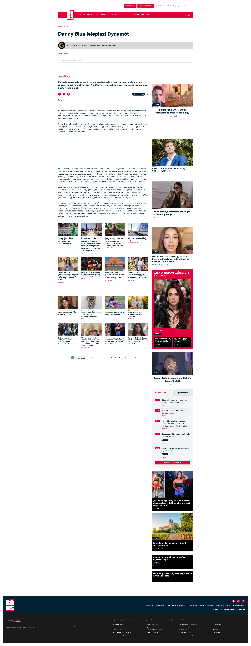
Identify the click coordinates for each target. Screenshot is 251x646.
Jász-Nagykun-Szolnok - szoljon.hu (189, 624)
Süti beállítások (238, 606)
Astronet (122, 15)
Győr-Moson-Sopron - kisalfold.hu (155, 629)
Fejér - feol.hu (149, 627)
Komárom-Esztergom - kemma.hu (188, 627)
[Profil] (189, 15)
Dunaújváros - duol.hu (152, 624)
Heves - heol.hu (150, 635)
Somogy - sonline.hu (185, 632)
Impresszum (160, 606)
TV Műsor (145, 15)
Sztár (89, 15)
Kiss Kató (173, 384)
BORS (60, 26)
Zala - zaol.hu (216, 632)
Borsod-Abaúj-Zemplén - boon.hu (122, 632)
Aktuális (81, 15)
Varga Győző (172, 116)
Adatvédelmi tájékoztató (176, 606)
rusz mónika (166, 429)
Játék (120, 6)
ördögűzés (165, 457)
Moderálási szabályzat (214, 606)
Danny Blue (63, 53)
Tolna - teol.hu (217, 624)
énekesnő (157, 333)
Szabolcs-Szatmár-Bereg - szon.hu (188, 635)
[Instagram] (238, 601)
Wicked (176, 344)
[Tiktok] (233, 601)
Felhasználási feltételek (196, 606)
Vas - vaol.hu (216, 627)
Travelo (113, 15)
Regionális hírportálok (120, 620)
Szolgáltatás (172, 620)
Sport (96, 15)
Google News (124, 358)
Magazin (153, 620)
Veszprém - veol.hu (218, 629)
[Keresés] (185, 15)
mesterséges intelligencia (160, 264)
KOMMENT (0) (140, 94)
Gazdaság (143, 620)
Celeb (66, 26)
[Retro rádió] (141, 6)
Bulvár (162, 620)
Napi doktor (133, 15)
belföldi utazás (167, 443)
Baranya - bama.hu (118, 627)
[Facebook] (64, 94)
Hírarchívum (149, 606)
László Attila (156, 174)
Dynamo (61, 76)
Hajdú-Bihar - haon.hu (152, 632)
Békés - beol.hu (117, 629)
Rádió (182, 620)
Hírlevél (227, 606)
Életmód (104, 15)
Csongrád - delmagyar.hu (119, 635)
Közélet (133, 620)
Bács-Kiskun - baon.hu (119, 624)
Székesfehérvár (164, 6)
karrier (157, 344)
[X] (59, 94)
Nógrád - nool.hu (184, 629)
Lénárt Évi (157, 217)
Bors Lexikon (130, 6)
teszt (155, 579)
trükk (68, 76)
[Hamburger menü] (62, 14)
